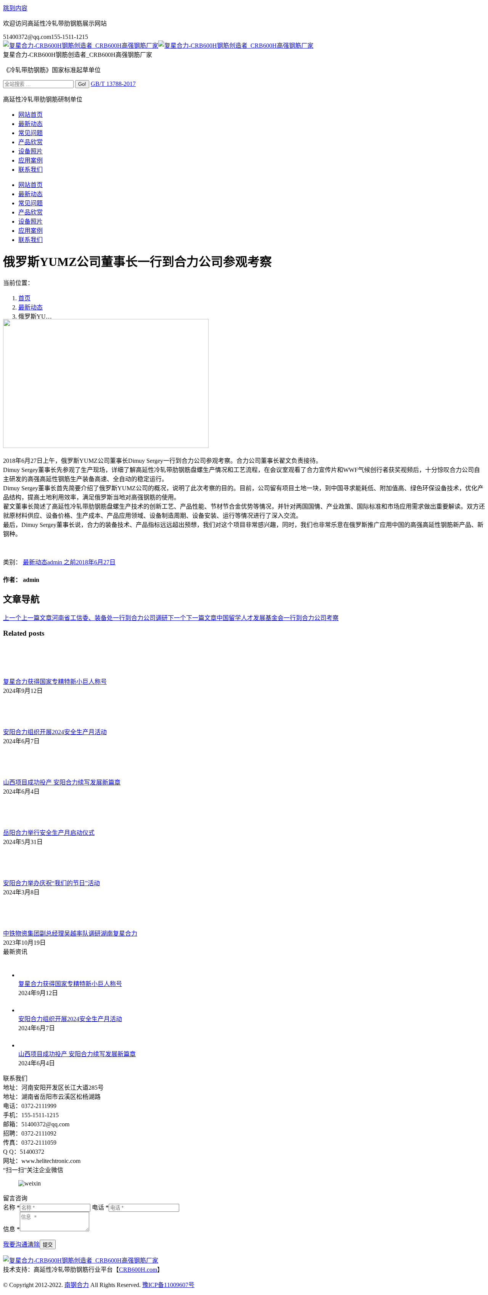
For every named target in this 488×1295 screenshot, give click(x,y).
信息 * (11, 1229)
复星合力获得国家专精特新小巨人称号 (55, 681)
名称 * (11, 1207)
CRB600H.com (138, 1269)
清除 (33, 1244)
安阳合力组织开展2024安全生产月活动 (55, 732)
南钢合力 (76, 1285)
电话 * (100, 1207)
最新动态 (30, 307)
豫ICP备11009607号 (168, 1285)
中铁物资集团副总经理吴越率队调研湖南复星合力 (70, 933)
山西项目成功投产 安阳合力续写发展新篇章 (61, 782)
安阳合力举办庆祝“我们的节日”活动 (51, 883)
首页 (24, 298)
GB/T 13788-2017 (113, 84)
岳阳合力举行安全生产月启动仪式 (49, 833)
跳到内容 (15, 8)
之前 (61, 562)
